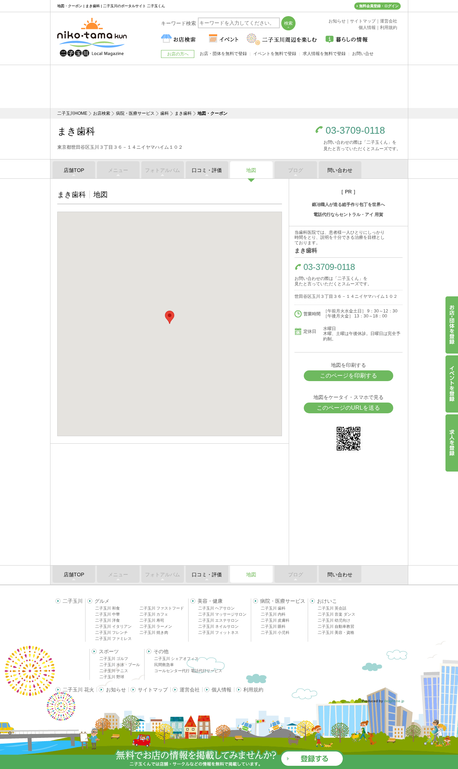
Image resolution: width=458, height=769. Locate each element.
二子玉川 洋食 (107, 620)
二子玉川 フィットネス (218, 632)
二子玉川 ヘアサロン (216, 608)
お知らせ (116, 689)
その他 (161, 651)
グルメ (101, 601)
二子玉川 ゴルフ (113, 658)
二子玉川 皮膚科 (275, 620)
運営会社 (190, 689)
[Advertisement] (229, 86)
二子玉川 (73, 601)
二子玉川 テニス (113, 671)
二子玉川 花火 (78, 689)
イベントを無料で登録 (274, 53)
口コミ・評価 (207, 170)
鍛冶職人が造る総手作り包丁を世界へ (348, 204)
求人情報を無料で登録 (324, 53)
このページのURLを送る (348, 408)
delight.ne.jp (394, 701)
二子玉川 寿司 (152, 620)
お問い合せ (363, 53)
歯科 (164, 113)
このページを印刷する (348, 376)
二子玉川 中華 (107, 614)
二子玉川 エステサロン (218, 620)
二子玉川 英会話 (332, 608)
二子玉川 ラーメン (156, 626)
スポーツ (109, 651)
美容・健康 (210, 601)
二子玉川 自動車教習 (336, 626)
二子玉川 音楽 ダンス (336, 614)
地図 (251, 170)
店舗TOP (74, 170)
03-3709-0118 (355, 130)
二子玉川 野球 (111, 677)
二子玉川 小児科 (275, 632)
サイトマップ (153, 689)
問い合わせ (339, 170)
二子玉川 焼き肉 (154, 632)
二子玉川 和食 (107, 608)
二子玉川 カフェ (154, 614)
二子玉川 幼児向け (334, 620)
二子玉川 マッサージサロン (222, 614)
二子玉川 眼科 (273, 626)
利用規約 (253, 689)
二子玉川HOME (72, 113)
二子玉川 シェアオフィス (176, 658)
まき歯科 (183, 113)
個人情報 (221, 689)
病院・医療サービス (135, 113)
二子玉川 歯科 (273, 608)
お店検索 (101, 113)
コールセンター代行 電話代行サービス (188, 671)
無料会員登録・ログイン (379, 6)
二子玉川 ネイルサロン (218, 626)
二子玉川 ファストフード (162, 608)
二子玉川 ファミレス (113, 638)
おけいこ (327, 601)
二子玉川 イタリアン (113, 626)
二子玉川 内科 (273, 614)
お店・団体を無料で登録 (223, 53)
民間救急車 (164, 664)
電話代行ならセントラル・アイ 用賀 (348, 214)
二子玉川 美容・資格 (336, 632)
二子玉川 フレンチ (111, 632)
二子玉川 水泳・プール (119, 664)
